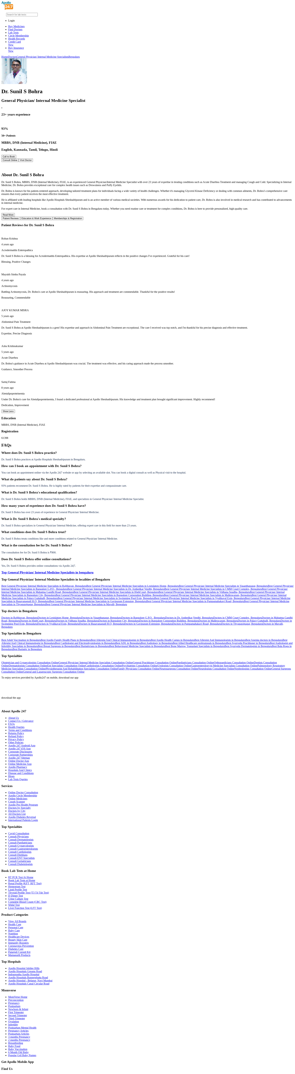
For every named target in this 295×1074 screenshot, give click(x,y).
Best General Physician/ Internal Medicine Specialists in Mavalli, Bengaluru (86, 604)
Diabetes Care (15, 949)
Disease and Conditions (21, 773)
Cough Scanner (16, 801)
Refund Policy (16, 736)
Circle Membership (18, 35)
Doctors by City (16, 810)
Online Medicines (17, 798)
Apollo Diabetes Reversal (22, 817)
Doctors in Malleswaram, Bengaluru (218, 620)
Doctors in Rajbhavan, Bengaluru (19, 617)
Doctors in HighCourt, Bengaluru (38, 620)
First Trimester (16, 1012)
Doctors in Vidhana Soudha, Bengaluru (77, 620)
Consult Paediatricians (20, 842)
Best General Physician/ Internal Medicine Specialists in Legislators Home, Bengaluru (132, 585)
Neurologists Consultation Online (216, 668)
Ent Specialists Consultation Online (66, 665)
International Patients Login (23, 820)
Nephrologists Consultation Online (253, 668)
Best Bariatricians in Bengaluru (92, 646)
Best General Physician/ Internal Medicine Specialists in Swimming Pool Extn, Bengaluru (106, 598)
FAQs (11, 724)
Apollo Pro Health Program (23, 804)
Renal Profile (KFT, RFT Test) (24, 883)
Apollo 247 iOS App (19, 748)
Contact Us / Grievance (20, 720)
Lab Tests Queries (18, 779)
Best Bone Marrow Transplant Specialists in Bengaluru (194, 646)
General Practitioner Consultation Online (155, 662)
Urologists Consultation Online (174, 665)
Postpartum (14, 1006)
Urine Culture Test (18, 898)
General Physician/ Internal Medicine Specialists (42, 56)
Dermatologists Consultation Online (28, 665)
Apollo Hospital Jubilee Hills (23, 968)
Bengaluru (74, 56)
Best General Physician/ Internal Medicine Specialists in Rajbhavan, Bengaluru (43, 585)
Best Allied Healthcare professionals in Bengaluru (199, 643)
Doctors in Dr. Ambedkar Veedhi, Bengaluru (189, 617)
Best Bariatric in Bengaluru (27, 649)
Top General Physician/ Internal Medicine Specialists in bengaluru (47, 572)
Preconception (16, 1000)
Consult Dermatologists (20, 839)
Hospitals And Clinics (20, 770)
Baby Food (14, 1046)
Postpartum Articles (18, 1033)
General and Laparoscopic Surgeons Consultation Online (54, 671)
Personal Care (15, 927)
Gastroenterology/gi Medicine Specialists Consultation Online (224, 665)
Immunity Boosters (18, 942)
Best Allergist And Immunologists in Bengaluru (219, 640)
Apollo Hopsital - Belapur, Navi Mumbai (30, 980)
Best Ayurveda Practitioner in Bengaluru (248, 643)
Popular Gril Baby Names (22, 1055)
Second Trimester (17, 1015)
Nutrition (13, 933)
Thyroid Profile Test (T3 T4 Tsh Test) (28, 892)
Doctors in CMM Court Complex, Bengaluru (237, 617)
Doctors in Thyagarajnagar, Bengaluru (242, 623)
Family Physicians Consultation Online (138, 668)
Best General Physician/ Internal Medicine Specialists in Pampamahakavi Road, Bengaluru (195, 601)
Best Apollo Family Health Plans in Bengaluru (66, 640)
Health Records (16, 38)
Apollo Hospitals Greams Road (25, 971)
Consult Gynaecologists (21, 845)
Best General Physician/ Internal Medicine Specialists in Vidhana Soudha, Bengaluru (204, 592)
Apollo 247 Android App (21, 745)
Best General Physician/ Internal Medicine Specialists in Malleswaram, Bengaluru (208, 595)
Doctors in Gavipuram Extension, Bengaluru (148, 623)
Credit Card (14, 43)
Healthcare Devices (18, 936)
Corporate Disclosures (20, 751)
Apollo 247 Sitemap (19, 757)
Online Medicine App (20, 763)
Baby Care (14, 930)
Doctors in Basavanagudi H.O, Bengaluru (101, 623)
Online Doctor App (18, 760)
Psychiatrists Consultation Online (140, 665)
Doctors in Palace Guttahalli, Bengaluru (259, 620)
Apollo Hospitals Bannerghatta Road (28, 977)
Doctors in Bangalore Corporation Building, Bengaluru (169, 620)
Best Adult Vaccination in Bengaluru (21, 640)
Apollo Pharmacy (17, 767)
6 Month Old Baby (18, 1052)
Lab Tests (13, 32)
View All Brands (17, 921)
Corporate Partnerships (20, 754)
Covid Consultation (18, 833)
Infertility (13, 1024)
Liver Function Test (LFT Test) (25, 908)
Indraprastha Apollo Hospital (23, 974)
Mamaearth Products (19, 955)
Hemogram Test (16, 886)
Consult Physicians (18, 836)
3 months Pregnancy (19, 1036)
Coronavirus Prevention (21, 945)
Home (4, 56)
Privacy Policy (16, 739)
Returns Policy (16, 733)
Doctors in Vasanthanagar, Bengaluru (101, 617)
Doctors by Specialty (19, 807)
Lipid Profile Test (17, 889)
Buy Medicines (16, 26)
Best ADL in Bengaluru (128, 643)
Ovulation (13, 1021)
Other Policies (15, 742)
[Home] (7, 9)
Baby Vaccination (17, 1049)
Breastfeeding (15, 1043)
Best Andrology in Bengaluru (157, 643)
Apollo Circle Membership (22, 795)
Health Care (14, 924)
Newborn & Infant (18, 1009)
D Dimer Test (15, 895)
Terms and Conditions (20, 730)
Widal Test (14, 904)
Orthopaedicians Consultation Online (234, 662)
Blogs (11, 776)
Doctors (12, 56)
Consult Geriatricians (19, 861)
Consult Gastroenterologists (23, 848)
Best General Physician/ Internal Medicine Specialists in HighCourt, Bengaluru (116, 592)
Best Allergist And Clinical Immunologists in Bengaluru (121, 640)
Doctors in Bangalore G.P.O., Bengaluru (143, 617)
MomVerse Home (17, 996)
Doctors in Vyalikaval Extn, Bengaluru (58, 623)
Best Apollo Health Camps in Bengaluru (172, 640)
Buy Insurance (16, 49)
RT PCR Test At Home (20, 877)
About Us (13, 717)
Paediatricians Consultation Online (195, 662)
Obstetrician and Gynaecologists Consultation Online (30, 662)
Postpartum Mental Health (22, 1027)
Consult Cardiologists (19, 851)
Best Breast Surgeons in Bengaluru (57, 646)
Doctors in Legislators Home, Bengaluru (59, 617)
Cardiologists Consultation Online (103, 665)
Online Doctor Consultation (23, 792)
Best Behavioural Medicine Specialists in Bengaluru (137, 646)
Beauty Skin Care (17, 939)
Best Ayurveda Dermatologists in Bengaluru (248, 646)
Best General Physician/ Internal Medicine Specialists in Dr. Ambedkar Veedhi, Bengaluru (115, 589)
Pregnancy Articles (18, 1030)
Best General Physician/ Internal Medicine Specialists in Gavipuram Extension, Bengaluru (97, 601)
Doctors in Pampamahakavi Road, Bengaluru (196, 623)
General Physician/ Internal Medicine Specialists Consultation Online (96, 662)
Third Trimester (16, 1018)
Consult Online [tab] (10, 160)
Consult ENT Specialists (21, 858)
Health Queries (16, 727)
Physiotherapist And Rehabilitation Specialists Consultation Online (81, 668)
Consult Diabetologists (20, 864)
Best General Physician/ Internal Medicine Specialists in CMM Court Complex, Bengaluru (213, 589)
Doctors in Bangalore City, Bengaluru (119, 620)
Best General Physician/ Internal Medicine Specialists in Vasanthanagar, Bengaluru (223, 585)
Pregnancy (14, 1003)
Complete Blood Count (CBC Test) (27, 901)
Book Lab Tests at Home (21, 880)
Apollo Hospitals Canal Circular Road (28, 983)
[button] (147, 453)
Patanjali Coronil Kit (19, 952)
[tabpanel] (147, 167)
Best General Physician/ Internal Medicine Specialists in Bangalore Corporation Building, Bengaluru (110, 595)
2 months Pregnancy (19, 1039)
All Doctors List (17, 813)
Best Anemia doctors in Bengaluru (264, 640)
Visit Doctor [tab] (26, 160)
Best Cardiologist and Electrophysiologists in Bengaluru (85, 643)
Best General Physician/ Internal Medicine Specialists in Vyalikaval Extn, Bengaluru (199, 598)
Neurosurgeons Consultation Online (178, 668)
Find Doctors (15, 29)
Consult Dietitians (17, 854)
